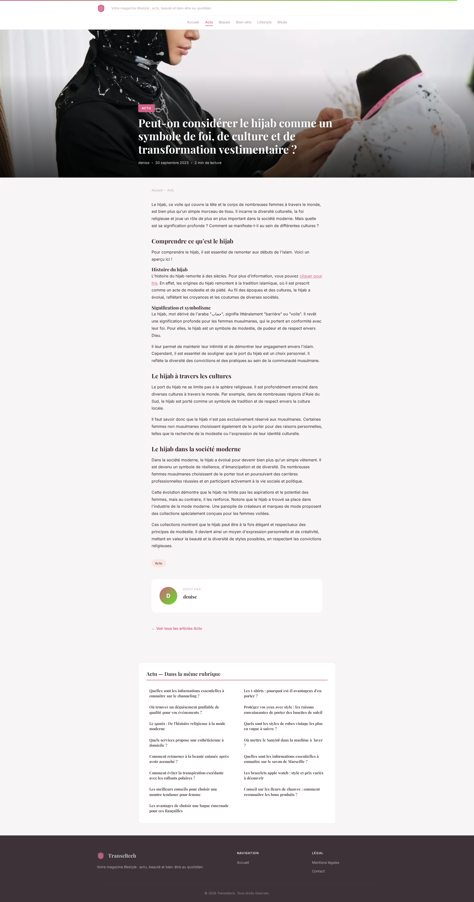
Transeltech (122, 855)
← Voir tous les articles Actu (177, 628)
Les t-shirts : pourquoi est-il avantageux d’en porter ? (282, 693)
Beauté (224, 22)
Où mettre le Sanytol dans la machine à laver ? (283, 743)
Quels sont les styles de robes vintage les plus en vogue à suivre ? (283, 726)
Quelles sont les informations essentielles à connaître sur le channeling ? (186, 693)
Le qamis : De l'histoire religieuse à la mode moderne (187, 726)
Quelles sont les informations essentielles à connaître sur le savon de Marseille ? (281, 759)
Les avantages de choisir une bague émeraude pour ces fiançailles (189, 808)
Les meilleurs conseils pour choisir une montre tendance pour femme (183, 792)
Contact (318, 871)
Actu (209, 22)
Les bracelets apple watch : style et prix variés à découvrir (283, 775)
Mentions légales (325, 862)
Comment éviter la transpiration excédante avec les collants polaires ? (186, 775)
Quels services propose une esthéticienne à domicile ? (186, 743)
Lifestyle (264, 22)
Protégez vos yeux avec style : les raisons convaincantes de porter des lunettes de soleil (283, 709)
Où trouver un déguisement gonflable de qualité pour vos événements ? (184, 709)
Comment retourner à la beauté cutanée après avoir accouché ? (189, 759)
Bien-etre (243, 22)
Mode (282, 22)
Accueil (193, 22)
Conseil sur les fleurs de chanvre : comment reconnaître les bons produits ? (282, 792)
